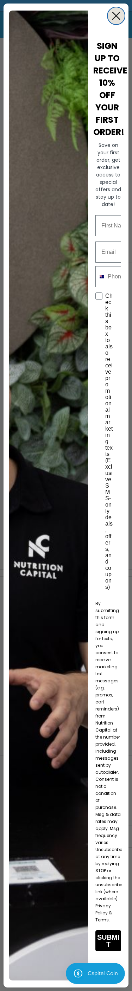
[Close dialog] (116, 16)
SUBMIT (108, 940)
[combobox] (100, 276)
